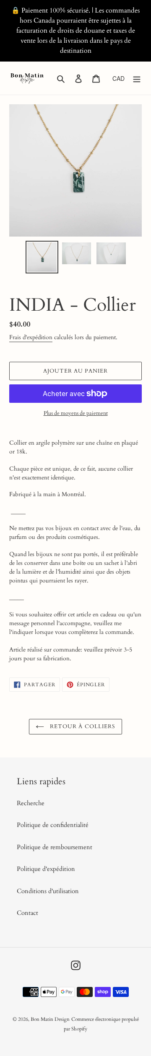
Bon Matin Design (50, 1019)
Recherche (30, 803)
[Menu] (137, 78)
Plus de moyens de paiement (76, 413)
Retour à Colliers (81, 726)
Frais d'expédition (30, 337)
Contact (27, 913)
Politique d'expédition (46, 869)
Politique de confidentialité (53, 825)
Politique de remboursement (54, 847)
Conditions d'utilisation (48, 891)
